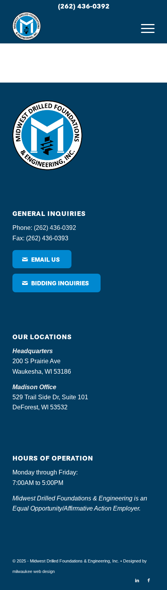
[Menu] (144, 27)
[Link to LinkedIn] (137, 580)
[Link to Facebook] (149, 580)
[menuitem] (144, 27)
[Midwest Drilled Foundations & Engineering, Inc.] (69, 27)
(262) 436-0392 (84, 5)
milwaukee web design (33, 571)
